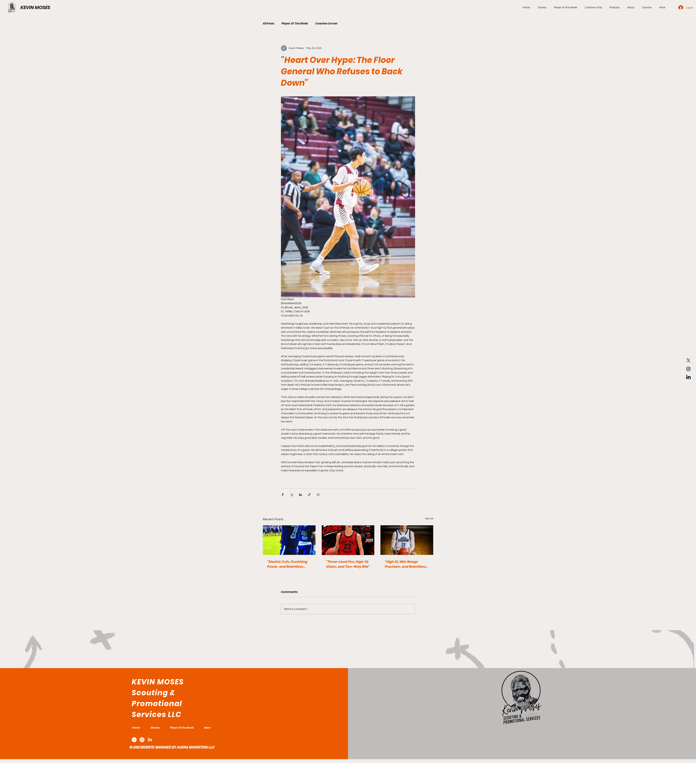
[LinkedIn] (688, 377)
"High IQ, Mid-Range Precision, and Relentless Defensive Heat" (405, 564)
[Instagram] (688, 369)
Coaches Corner (326, 23)
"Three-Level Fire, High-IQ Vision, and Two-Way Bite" (348, 564)
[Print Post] (318, 494)
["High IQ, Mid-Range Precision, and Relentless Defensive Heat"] (406, 540)
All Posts (268, 23)
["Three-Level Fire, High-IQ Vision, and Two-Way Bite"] (348, 540)
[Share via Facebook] (282, 494)
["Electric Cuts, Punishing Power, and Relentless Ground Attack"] (289, 540)
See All (429, 518)
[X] (688, 360)
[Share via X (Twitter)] (291, 494)
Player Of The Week (294, 23)
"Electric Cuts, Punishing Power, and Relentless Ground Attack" (287, 564)
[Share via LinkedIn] (300, 494)
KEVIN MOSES (35, 7)
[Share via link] (309, 494)
